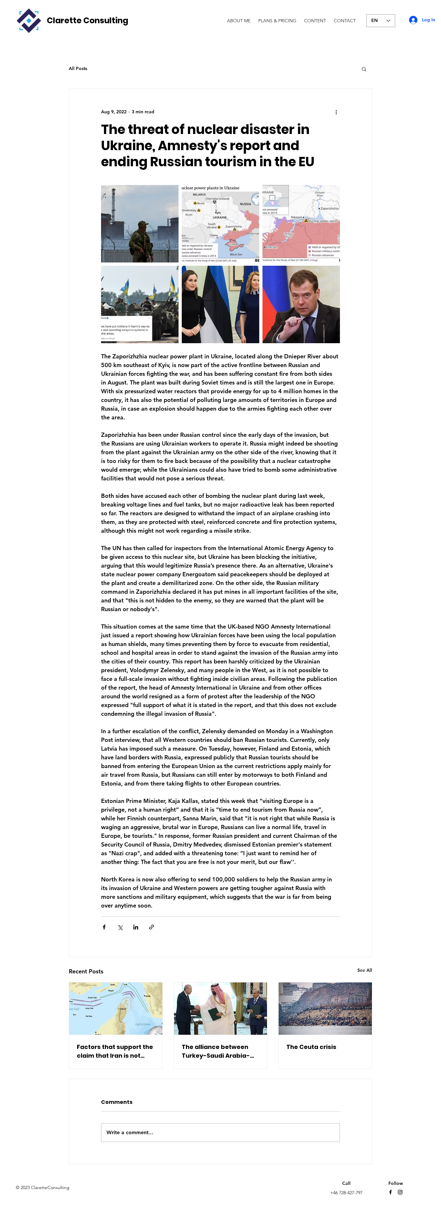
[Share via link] (152, 927)
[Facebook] (390, 1192)
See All (364, 970)
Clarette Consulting (87, 20)
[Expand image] (140, 223)
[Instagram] (400, 1192)
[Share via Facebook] (104, 927)
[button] (364, 68)
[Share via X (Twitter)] (120, 927)
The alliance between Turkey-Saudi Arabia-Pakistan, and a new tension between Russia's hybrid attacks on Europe (218, 1051)
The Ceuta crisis (311, 1047)
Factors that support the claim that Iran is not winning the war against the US (115, 1051)
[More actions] (336, 112)
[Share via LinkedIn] (136, 927)
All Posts (78, 68)
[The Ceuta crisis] (325, 1008)
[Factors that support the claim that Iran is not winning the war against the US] (115, 1008)
